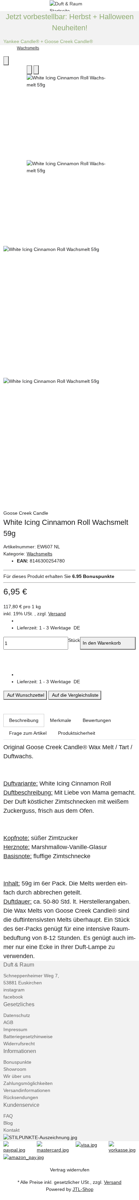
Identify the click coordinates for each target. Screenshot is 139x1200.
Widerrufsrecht (19, 1043)
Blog (8, 1123)
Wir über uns (17, 1076)
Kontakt (11, 1130)
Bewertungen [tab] (97, 720)
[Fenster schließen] (6, 60)
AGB (8, 1022)
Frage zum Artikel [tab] (28, 733)
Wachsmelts (39, 553)
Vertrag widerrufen (69, 1169)
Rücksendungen (20, 1097)
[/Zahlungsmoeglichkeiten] (16, 1147)
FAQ (8, 1116)
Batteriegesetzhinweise (28, 1036)
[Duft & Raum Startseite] (69, 5)
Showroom (14, 1069)
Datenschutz (16, 1015)
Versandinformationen (26, 1090)
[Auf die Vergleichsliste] (29, 69)
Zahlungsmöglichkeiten (28, 1083)
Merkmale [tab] (60, 720)
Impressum (15, 1029)
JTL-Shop (83, 1189)
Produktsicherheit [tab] (76, 733)
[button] (76, 627)
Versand (57, 613)
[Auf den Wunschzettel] (36, 69)
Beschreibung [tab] (23, 720)
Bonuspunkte (17, 1062)
